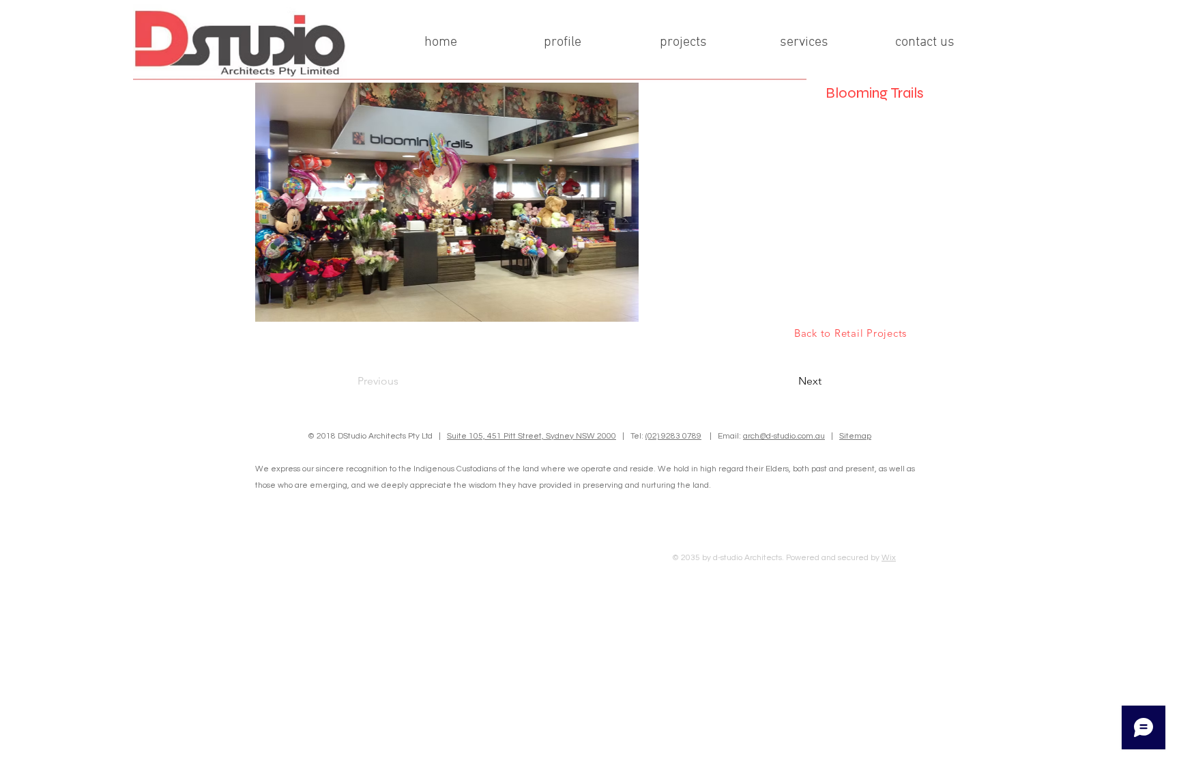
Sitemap (855, 436)
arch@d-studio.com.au (784, 436)
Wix (889, 557)
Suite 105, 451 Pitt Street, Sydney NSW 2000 (531, 436)
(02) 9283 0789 (673, 436)
